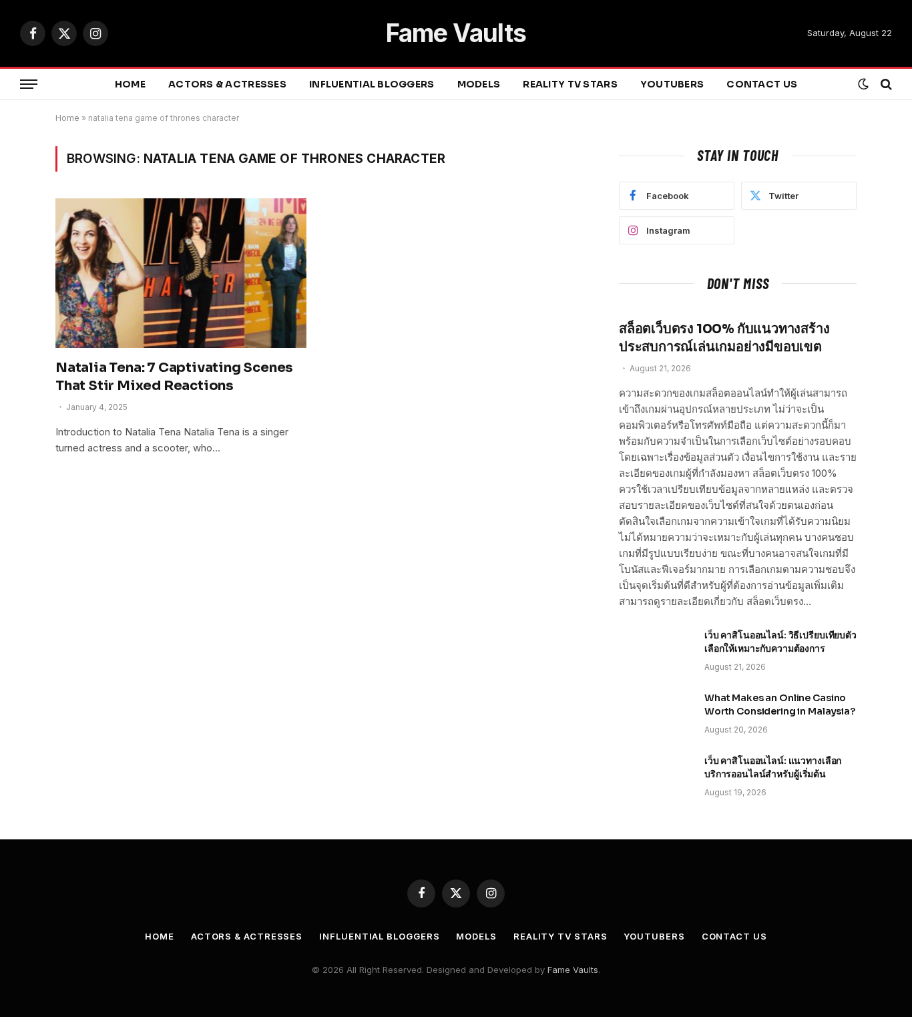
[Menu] (28, 84)
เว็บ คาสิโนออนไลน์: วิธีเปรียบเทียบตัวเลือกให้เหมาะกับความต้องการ (780, 641)
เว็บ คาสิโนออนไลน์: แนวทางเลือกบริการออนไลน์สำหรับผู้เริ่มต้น (772, 767)
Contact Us (761, 84)
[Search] (885, 84)
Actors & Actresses (227, 84)
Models (479, 84)
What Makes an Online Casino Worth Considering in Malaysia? (779, 704)
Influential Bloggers (372, 84)
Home (130, 84)
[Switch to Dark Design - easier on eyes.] (863, 84)
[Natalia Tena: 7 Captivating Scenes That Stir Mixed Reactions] (180, 273)
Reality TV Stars (570, 84)
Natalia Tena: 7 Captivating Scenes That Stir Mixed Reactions (174, 376)
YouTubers (672, 84)
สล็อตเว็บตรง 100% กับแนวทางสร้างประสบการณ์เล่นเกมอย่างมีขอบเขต (724, 338)
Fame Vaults (572, 969)
